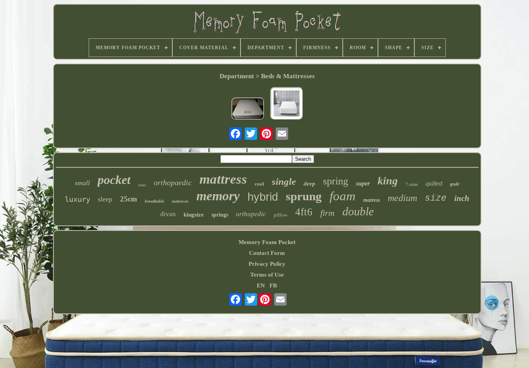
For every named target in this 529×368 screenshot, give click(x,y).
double (358, 211)
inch (461, 198)
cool (259, 184)
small (82, 183)
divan (168, 214)
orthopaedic (173, 182)
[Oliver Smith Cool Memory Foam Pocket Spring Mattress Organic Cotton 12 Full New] (286, 104)
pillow (280, 215)
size (436, 198)
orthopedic (251, 214)
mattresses (180, 201)
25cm (128, 199)
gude (454, 184)
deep (309, 184)
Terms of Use (267, 275)
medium (402, 198)
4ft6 (304, 212)
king (388, 181)
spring (335, 181)
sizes (142, 184)
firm (327, 213)
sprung (304, 196)
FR (273, 285)
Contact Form (267, 253)
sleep (105, 199)
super (363, 183)
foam (343, 196)
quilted (434, 183)
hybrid (262, 197)
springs (219, 215)
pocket (114, 180)
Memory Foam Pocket (267, 242)
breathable (154, 201)
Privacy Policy (267, 264)
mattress (223, 179)
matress (371, 200)
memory (218, 196)
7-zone (411, 184)
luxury (77, 199)
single (284, 181)
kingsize (194, 215)
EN (261, 285)
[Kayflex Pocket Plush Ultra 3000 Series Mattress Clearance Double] (247, 109)
